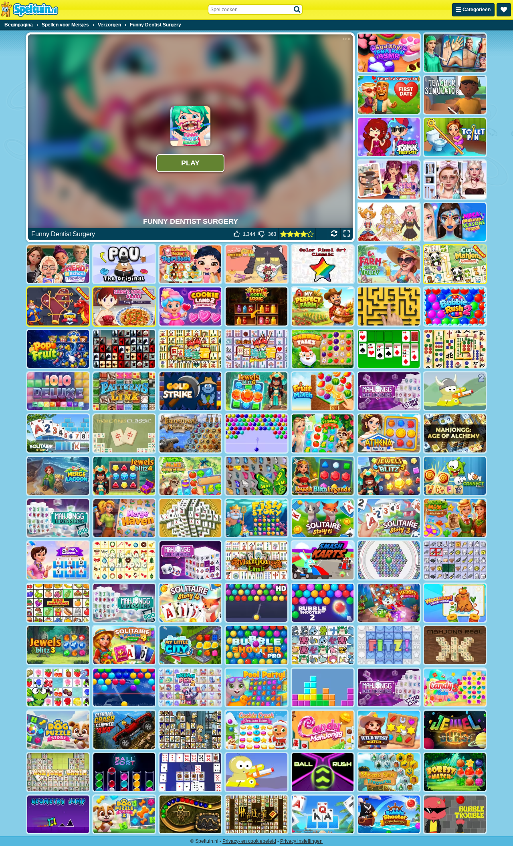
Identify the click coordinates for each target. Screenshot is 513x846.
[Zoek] (297, 9)
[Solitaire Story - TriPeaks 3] (389, 518)
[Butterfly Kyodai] (256, 476)
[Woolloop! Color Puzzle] (455, 603)
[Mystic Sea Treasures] (389, 772)
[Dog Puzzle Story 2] (124, 814)
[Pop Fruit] (58, 349)
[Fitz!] (389, 645)
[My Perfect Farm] (323, 306)
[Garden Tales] (323, 349)
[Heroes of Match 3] (389, 603)
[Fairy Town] (389, 560)
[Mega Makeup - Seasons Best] (455, 222)
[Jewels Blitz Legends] (323, 476)
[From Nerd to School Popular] (58, 264)
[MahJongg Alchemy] (455, 433)
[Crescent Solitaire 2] (190, 772)
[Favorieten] (504, 9)
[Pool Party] (256, 687)
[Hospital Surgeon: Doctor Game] (455, 52)
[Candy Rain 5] (455, 687)
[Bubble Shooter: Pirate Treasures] (389, 814)
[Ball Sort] (124, 772)
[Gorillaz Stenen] (124, 349)
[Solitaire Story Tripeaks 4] (190, 603)
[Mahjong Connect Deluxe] (256, 349)
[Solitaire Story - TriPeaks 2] (58, 433)
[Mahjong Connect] (190, 349)
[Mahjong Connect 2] (256, 814)
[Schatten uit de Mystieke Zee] (190, 433)
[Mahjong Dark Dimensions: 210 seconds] (389, 687)
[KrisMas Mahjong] (124, 560)
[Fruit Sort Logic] (256, 306)
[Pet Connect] (323, 645)
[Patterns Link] (124, 391)
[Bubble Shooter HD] (256, 603)
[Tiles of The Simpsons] (190, 729)
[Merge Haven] (124, 518)
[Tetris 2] (323, 687)
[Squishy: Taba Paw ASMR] (389, 52)
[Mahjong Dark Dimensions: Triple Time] (389, 391)
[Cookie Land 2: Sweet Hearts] (190, 306)
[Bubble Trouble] (455, 814)
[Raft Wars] (256, 772)
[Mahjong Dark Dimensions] (190, 560)
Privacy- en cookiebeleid (249, 841)
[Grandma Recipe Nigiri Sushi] (190, 264)
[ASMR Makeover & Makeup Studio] (455, 179)
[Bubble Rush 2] (455, 306)
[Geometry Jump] (58, 814)
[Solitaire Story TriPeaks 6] (323, 518)
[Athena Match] (389, 433)
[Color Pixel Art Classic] (323, 264)
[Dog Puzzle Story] (58, 729)
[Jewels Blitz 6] (256, 391)
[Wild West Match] (389, 729)
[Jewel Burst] (455, 729)
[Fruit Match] (323, 391)
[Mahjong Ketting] (58, 772)
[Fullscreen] (346, 234)
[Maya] (190, 814)
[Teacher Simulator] (455, 95)
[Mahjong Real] (455, 645)
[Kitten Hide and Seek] (256, 264)
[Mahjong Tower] (190, 518)
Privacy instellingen (301, 841)
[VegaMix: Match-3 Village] (323, 433)
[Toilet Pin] (455, 137)
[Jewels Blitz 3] (58, 645)
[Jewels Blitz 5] (389, 476)
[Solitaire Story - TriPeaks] (323, 814)
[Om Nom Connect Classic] (455, 476)
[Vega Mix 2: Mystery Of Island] (190, 476)
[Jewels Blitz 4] (124, 476)
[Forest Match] (455, 772)
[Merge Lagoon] (58, 476)
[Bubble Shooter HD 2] (323, 603)
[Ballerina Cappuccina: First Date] (389, 95)
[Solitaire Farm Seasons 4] (124, 645)
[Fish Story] (256, 518)
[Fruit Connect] (58, 687)
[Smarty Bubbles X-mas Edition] (124, 687)
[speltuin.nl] (29, 9)
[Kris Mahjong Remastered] (58, 603)
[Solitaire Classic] (389, 349)
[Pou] (124, 264)
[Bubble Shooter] (256, 433)
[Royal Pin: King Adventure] (58, 306)
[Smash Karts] (323, 560)
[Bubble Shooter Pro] (256, 645)
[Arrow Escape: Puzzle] (389, 306)
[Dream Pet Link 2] (190, 687)
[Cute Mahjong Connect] (455, 264)
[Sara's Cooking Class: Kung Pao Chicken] (124, 306)
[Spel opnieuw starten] (334, 234)
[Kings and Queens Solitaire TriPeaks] (58, 560)
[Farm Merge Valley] (389, 264)
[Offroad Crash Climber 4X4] (124, 729)
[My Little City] (190, 645)
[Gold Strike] (190, 391)
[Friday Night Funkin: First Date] (389, 137)
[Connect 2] (455, 560)
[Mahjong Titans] (455, 349)
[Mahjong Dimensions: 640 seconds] (58, 518)
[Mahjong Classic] (124, 433)
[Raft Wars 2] (455, 391)
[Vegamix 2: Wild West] (455, 518)
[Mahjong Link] (256, 560)
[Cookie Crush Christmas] (256, 729)
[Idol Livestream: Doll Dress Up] (389, 222)
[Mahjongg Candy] (323, 729)
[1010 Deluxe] (58, 391)
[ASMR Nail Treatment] (389, 179)
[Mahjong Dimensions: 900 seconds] (124, 603)
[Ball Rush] (323, 772)
